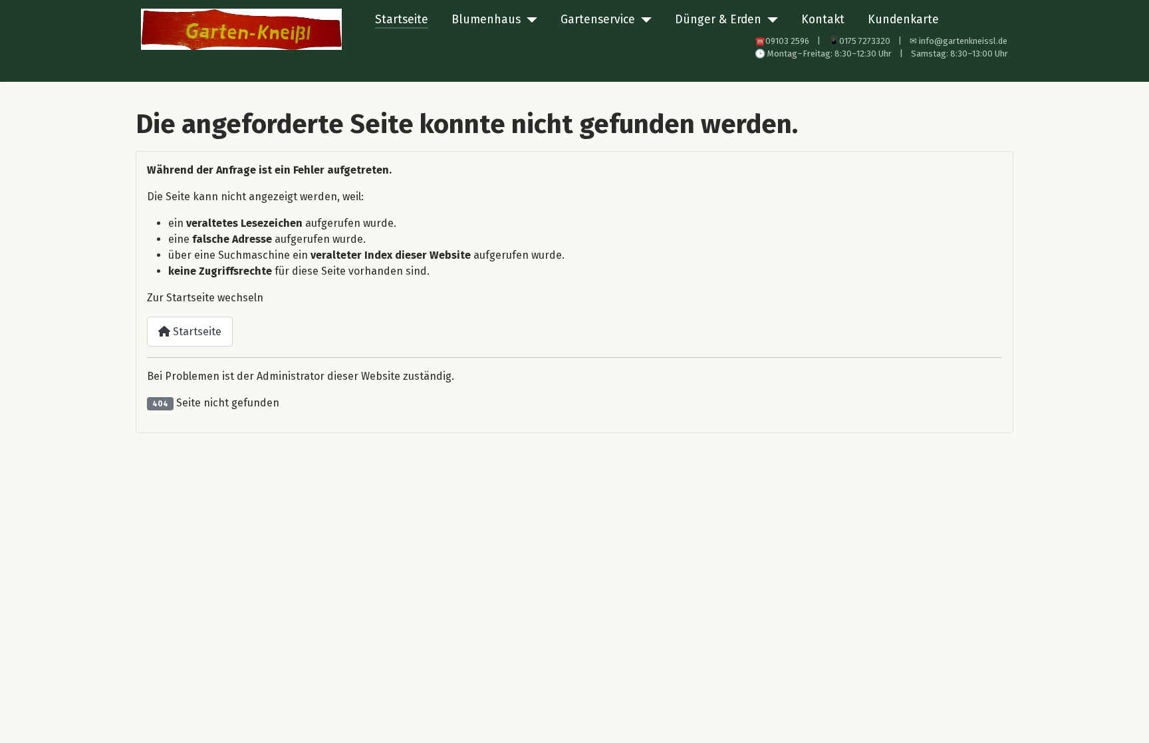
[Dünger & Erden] (769, 20)
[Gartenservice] (643, 20)
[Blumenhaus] (529, 20)
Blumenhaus (486, 20)
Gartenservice (598, 20)
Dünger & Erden (718, 20)
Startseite (401, 20)
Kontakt (822, 20)
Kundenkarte (903, 20)
